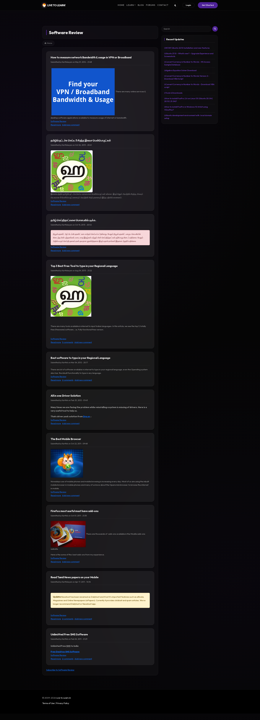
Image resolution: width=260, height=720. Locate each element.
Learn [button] (130, 5)
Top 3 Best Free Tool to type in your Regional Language (84, 266)
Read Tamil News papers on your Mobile (74, 577)
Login (188, 5)
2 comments (67, 380)
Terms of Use (48, 703)
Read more (56, 124)
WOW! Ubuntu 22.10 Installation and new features (187, 48)
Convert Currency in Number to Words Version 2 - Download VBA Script (186, 77)
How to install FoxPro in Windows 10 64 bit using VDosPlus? (186, 108)
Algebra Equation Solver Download (180, 70)
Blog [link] (141, 5)
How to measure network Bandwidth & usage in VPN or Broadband (91, 57)
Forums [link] (150, 5)
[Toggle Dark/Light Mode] (175, 5)
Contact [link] (162, 5)
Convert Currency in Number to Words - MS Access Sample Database (187, 63)
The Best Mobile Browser (66, 439)
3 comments (67, 342)
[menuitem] (121, 5)
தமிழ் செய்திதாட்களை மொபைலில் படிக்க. (73, 220)
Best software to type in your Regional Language (80, 358)
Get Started (208, 5)
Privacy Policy (62, 703)
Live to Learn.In (63, 697)
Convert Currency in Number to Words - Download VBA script (189, 85)
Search (215, 29)
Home (49, 43)
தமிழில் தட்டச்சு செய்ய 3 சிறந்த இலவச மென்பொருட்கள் (81, 140)
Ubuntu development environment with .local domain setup (188, 116)
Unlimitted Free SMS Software (69, 634)
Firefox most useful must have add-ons (74, 511)
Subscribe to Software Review (60, 670)
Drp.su (86, 416)
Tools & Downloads (173, 93)
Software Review (58, 121)
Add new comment (70, 124)
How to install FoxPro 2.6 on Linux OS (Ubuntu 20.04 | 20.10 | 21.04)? (188, 100)
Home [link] (121, 5)
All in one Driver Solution (66, 395)
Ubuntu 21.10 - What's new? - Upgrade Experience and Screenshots (188, 55)
